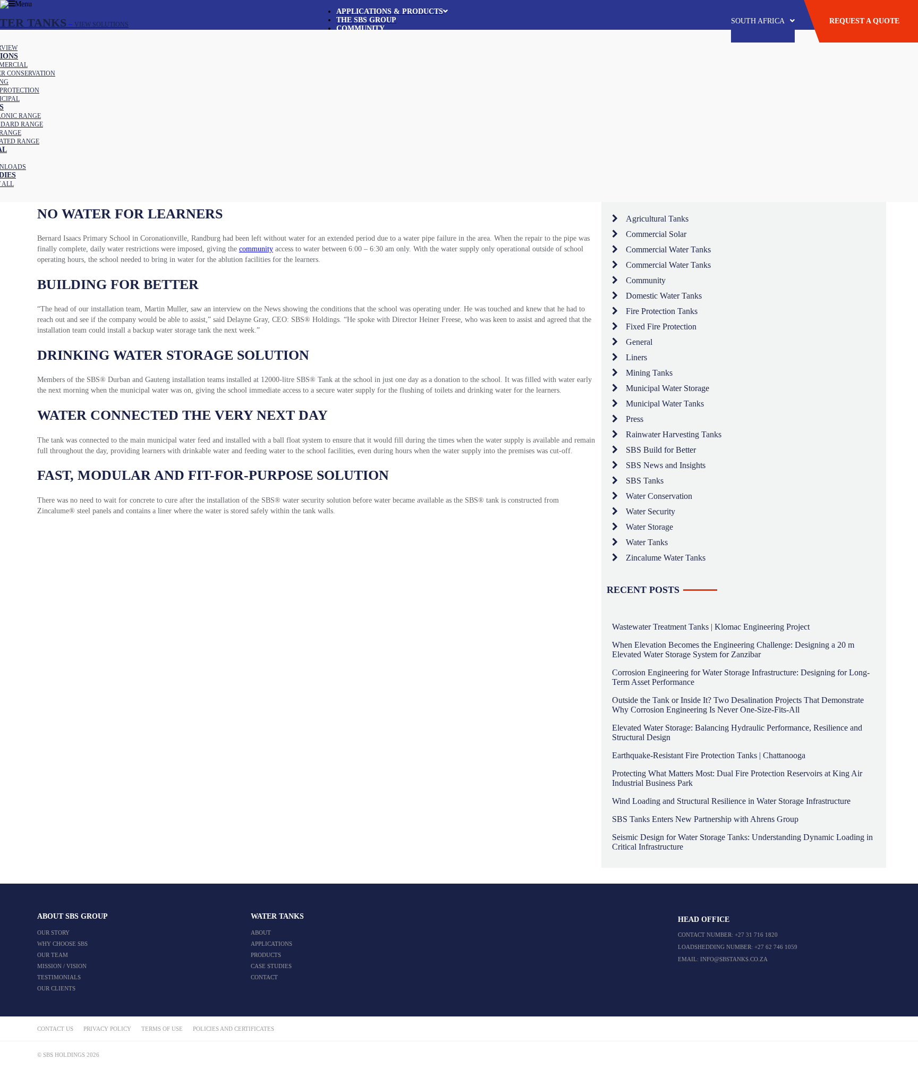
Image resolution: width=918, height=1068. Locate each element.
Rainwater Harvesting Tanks (673, 434)
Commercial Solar (656, 234)
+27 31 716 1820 (756, 934)
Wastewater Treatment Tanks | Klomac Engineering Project (711, 626)
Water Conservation (659, 496)
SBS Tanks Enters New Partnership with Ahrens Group (705, 819)
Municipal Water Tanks (665, 403)
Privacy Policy (107, 1028)
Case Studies (271, 966)
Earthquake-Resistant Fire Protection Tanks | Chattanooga (708, 755)
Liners (636, 357)
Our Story (53, 932)
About (261, 932)
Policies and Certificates (233, 1028)
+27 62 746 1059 (775, 947)
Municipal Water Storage (667, 388)
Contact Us (55, 1028)
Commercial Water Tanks (668, 249)
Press (634, 418)
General (639, 341)
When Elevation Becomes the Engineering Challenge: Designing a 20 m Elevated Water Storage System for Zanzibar (733, 649)
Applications (271, 943)
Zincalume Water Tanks (666, 557)
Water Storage (649, 526)
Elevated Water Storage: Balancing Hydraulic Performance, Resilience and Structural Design (737, 732)
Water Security (650, 511)
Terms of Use (162, 1028)
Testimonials (59, 977)
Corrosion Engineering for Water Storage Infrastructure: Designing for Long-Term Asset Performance (741, 677)
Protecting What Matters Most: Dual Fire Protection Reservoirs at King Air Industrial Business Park (737, 778)
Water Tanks (647, 542)
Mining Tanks (649, 372)
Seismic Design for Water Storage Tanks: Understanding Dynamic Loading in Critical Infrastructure (742, 842)
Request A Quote (864, 21)
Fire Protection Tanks (662, 311)
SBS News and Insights (666, 465)
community (256, 249)
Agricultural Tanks (657, 218)
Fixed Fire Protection (661, 326)
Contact (264, 977)
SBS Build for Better (661, 449)
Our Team (52, 955)
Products (266, 955)
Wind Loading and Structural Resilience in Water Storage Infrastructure (731, 801)
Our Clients (56, 988)
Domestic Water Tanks (664, 295)
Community (646, 280)
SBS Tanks (645, 480)
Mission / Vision (62, 966)
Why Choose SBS (62, 943)
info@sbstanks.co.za (734, 959)
